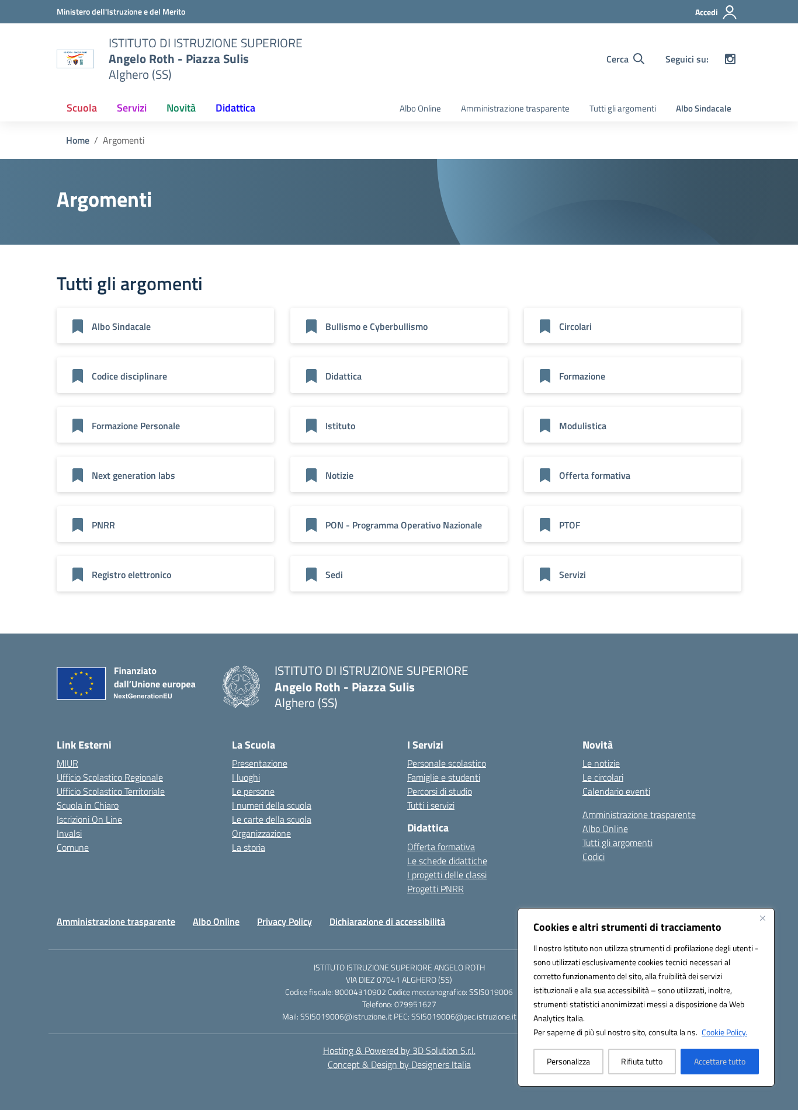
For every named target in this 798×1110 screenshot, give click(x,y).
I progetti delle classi (447, 875)
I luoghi (246, 777)
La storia (248, 847)
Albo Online (420, 108)
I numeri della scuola (271, 805)
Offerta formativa (441, 847)
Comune (73, 847)
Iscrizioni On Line (89, 819)
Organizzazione (261, 833)
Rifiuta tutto (641, 1061)
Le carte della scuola (271, 819)
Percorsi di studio (439, 791)
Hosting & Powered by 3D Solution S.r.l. (399, 1050)
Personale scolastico (446, 763)
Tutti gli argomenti (622, 108)
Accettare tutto (719, 1061)
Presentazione (259, 763)
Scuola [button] (82, 108)
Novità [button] (181, 108)
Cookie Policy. (724, 1032)
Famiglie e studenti (443, 777)
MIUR (67, 763)
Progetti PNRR (435, 889)
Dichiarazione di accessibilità (387, 921)
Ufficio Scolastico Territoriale (111, 791)
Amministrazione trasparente (515, 108)
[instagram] (730, 59)
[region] (646, 997)
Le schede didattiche (447, 861)
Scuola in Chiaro (88, 805)
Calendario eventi (616, 791)
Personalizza (568, 1061)
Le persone (253, 791)
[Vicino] (762, 918)
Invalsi (69, 833)
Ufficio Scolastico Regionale (110, 777)
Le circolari (602, 777)
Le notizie (601, 763)
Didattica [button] (235, 108)
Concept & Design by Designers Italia (399, 1064)
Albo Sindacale (703, 108)
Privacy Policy (284, 921)
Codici (593, 857)
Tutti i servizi (430, 805)
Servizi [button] (132, 108)
